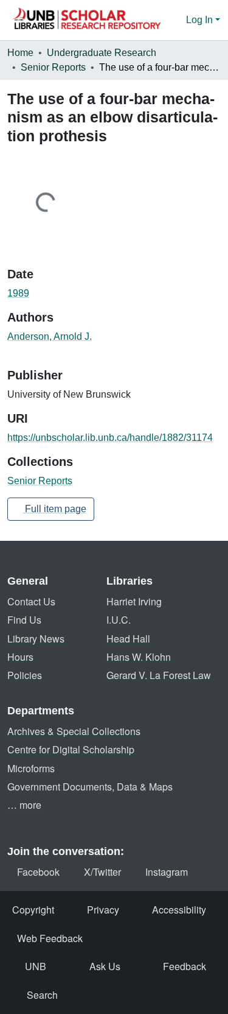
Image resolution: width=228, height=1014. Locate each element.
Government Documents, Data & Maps (90, 787)
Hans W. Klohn (138, 657)
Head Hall (128, 639)
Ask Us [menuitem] (104, 966)
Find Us (24, 620)
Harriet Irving (134, 601)
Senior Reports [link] (53, 67)
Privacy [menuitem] (103, 910)
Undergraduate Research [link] (101, 53)
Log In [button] (200, 20)
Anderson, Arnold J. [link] (49, 336)
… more (24, 805)
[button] (86, 20)
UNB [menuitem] (35, 966)
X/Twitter (102, 872)
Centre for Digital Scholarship (70, 749)
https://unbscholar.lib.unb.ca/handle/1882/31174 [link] (110, 437)
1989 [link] (18, 293)
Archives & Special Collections (73, 731)
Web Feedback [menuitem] (50, 938)
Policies (24, 675)
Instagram (166, 872)
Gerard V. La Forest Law (158, 675)
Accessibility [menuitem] (179, 910)
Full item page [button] (54, 509)
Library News (35, 639)
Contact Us (31, 601)
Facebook (38, 872)
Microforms (31, 768)
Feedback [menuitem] (184, 966)
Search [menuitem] (42, 995)
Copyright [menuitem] (33, 910)
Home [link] (20, 53)
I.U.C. (118, 620)
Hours (20, 657)
